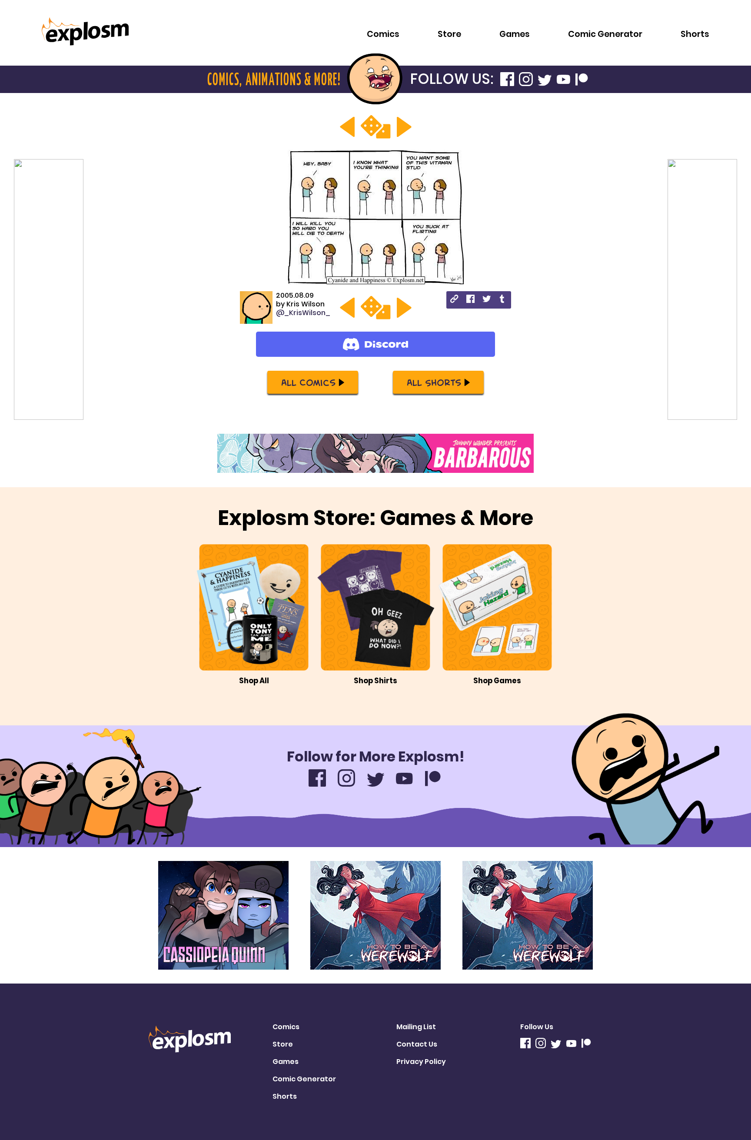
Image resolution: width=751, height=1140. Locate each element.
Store (449, 34)
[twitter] (486, 300)
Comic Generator (605, 34)
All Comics (308, 382)
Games (514, 34)
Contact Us (416, 1044)
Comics (383, 34)
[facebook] (470, 300)
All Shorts (434, 382)
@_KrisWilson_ (303, 313)
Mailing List (416, 1027)
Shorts (695, 34)
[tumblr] (502, 300)
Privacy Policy (421, 1062)
